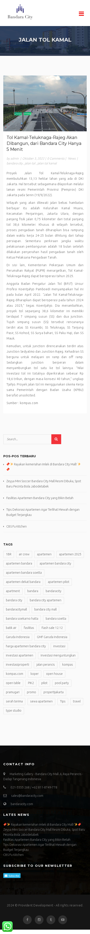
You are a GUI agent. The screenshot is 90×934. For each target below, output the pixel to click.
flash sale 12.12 (52, 628)
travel (77, 701)
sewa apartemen (41, 701)
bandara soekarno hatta (22, 618)
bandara (32, 591)
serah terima (14, 701)
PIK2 (31, 683)
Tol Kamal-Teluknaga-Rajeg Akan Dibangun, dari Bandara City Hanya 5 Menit (44, 143)
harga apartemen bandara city (26, 646)
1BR (8, 554)
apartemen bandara (19, 563)
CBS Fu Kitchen (16, 526)
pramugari (12, 692)
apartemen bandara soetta (24, 572)
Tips (63, 701)
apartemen (44, 554)
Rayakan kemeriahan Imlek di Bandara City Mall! (42, 824)
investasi (59, 646)
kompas (67, 664)
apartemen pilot (58, 582)
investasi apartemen (19, 655)
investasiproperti (17, 664)
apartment (13, 591)
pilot (44, 683)
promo (31, 692)
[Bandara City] (32, 12)
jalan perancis (45, 664)
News (72, 158)
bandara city (15, 163)
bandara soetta (56, 618)
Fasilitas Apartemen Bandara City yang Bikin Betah (39, 498)
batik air (11, 628)
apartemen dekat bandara (23, 582)
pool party (62, 683)
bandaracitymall (16, 609)
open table (13, 683)
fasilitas (29, 628)
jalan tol (30, 163)
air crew (24, 554)
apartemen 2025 (70, 554)
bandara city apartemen (45, 600)
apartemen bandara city (55, 563)
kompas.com (14, 673)
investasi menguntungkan (58, 655)
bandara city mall (45, 609)
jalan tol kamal (47, 163)
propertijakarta (53, 692)
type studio (13, 710)
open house (54, 673)
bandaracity (53, 591)
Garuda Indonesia (17, 637)
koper (35, 673)
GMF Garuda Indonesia (52, 637)
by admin (13, 158)
